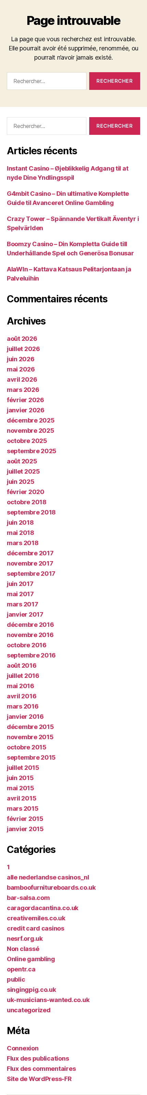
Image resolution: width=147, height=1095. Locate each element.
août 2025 (22, 461)
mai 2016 (20, 685)
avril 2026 (22, 379)
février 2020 (25, 491)
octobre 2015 (26, 747)
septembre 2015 (31, 757)
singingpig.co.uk (31, 989)
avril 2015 (21, 798)
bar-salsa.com (28, 897)
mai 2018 (20, 532)
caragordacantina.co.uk (42, 907)
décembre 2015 (30, 726)
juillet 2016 (23, 675)
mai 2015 (20, 788)
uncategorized (29, 1010)
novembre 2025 (30, 430)
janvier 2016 (25, 716)
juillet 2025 (23, 471)
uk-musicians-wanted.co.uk (48, 999)
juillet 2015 (23, 767)
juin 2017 (20, 583)
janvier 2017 (25, 614)
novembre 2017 (30, 563)
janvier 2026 (25, 410)
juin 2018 (20, 522)
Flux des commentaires (41, 1068)
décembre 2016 (30, 624)
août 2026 (22, 338)
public (16, 979)
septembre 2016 (31, 655)
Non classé (23, 948)
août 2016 (22, 665)
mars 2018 (23, 542)
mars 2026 (23, 389)
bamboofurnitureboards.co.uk (51, 887)
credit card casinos (35, 928)
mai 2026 (21, 369)
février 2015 (25, 818)
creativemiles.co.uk (36, 918)
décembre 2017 (30, 553)
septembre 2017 (31, 573)
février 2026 (25, 399)
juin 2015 (20, 777)
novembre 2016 (30, 634)
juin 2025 (21, 481)
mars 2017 (22, 604)
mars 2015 (23, 808)
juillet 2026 (23, 348)
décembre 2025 (31, 420)
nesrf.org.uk (25, 938)
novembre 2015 (30, 737)
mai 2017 (20, 594)
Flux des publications (38, 1058)
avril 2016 (21, 696)
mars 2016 (23, 706)
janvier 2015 (25, 828)
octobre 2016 (26, 645)
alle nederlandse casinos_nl (48, 877)
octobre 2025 (27, 440)
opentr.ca (21, 969)
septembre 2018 (31, 512)
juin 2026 (21, 359)
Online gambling (31, 959)
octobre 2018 (26, 502)
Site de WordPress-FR (39, 1078)
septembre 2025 (31, 451)
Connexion (23, 1048)
